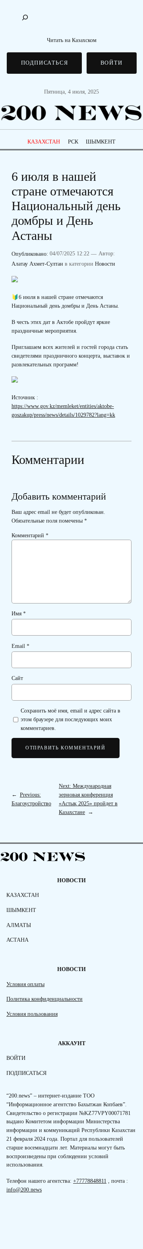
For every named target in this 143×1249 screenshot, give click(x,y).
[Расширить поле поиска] (25, 17)
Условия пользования (32, 1014)
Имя (19, 613)
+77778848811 (89, 1181)
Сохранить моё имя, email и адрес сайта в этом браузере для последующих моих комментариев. (70, 719)
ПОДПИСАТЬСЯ (44, 62)
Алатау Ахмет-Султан (37, 264)
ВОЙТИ (111, 62)
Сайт (17, 678)
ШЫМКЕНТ (101, 141)
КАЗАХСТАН (43, 141)
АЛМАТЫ (18, 925)
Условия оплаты (25, 984)
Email (20, 646)
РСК (73, 141)
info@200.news (24, 1189)
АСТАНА (17, 940)
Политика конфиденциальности (44, 999)
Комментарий (30, 535)
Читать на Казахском (72, 40)
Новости (105, 264)
